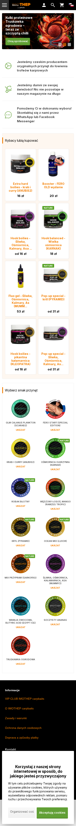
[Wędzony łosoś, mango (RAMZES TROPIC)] (55, 496)
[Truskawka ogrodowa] (20, 652)
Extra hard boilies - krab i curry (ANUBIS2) (20, 187)
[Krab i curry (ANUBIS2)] (20, 456)
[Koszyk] (61, 5)
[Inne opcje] (71, 5)
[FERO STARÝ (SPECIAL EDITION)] (55, 417)
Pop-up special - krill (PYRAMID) (53, 297)
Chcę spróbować (17, 41)
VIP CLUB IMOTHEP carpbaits (24, 698)
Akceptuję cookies (52, 812)
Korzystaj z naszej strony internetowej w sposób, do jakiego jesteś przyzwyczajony (38, 771)
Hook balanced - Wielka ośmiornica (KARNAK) (53, 243)
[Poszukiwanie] (52, 5)
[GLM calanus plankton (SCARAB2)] (20, 417)
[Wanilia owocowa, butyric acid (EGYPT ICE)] (20, 614)
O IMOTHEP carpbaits (19, 708)
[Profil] (44, 5)
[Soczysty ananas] (55, 614)
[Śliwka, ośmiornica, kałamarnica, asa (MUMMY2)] (55, 574)
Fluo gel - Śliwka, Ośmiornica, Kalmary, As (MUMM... (21, 301)
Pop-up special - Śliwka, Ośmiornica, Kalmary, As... (53, 359)
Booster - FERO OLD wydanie (53, 185)
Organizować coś (22, 811)
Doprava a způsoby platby (22, 737)
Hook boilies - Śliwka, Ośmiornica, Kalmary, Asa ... (20, 243)
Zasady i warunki (16, 718)
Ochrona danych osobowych (23, 727)
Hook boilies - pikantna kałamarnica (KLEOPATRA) (20, 359)
